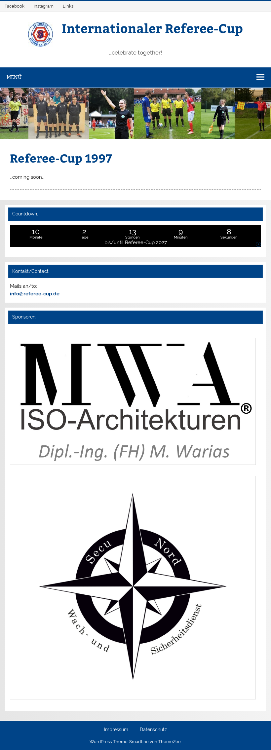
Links (68, 6)
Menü (14, 77)
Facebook (14, 6)
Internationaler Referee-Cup (152, 27)
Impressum (116, 730)
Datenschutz (153, 730)
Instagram (44, 6)
